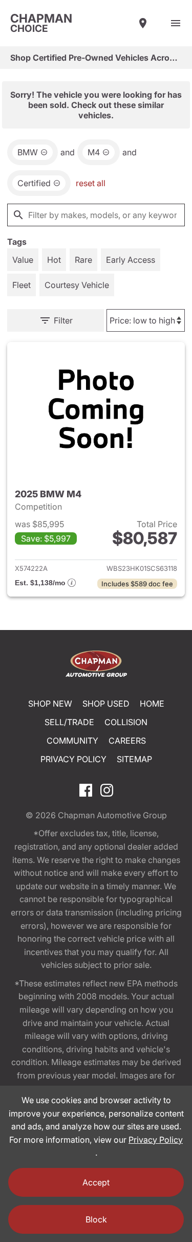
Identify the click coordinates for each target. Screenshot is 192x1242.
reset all (90, 183)
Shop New (50, 703)
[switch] (175, 23)
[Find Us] (142, 23)
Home (152, 703)
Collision (125, 722)
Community (72, 740)
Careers (127, 740)
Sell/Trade (69, 722)
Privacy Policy (73, 759)
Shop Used (106, 703)
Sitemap (134, 759)
